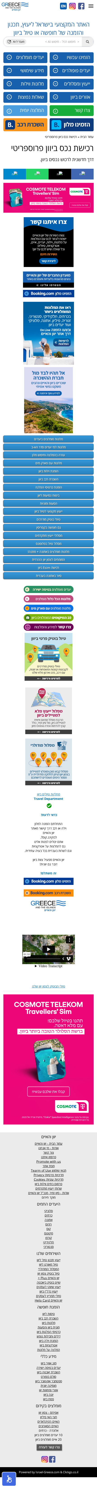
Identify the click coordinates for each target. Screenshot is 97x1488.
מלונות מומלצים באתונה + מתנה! (48, 551)
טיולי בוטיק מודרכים (48, 519)
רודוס (48, 1224)
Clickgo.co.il (70, 1472)
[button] (9, 1479)
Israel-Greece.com (48, 1472)
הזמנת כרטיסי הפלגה (48, 487)
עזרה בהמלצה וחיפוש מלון (48, 455)
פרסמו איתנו (48, 1157)
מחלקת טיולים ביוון (48, 794)
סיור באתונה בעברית (48, 575)
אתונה (49, 1220)
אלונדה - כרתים (48, 1430)
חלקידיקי (48, 1242)
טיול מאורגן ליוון (48, 1264)
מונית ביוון (54, 1327)
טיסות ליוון (48, 1314)
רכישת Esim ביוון (48, 567)
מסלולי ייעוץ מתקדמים (48, 535)
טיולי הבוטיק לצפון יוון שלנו (48, 986)
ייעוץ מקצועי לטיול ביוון (48, 511)
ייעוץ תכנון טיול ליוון (48, 1260)
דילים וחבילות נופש (48, 1336)
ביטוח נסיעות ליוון (48, 495)
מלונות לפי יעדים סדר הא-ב (48, 447)
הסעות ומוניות (48, 503)
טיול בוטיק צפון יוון (48, 1273)
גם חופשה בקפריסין (48, 527)
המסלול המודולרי (48, 1269)
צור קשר (48, 1152)
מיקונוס (48, 1233)
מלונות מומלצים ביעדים (48, 439)
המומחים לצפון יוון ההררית (48, 559)
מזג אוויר (51, 1363)
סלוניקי (48, 1211)
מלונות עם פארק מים (48, 463)
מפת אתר (49, 1166)
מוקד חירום (48, 1197)
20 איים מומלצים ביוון (48, 1439)
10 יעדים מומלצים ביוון (48, 1435)
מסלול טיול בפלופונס (48, 543)
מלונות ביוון (48, 1323)
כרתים (48, 1215)
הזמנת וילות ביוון (48, 471)
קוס (48, 1229)
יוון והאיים (53, 1278)
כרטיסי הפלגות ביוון (48, 1332)
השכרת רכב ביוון (48, 479)
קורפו (48, 1238)
